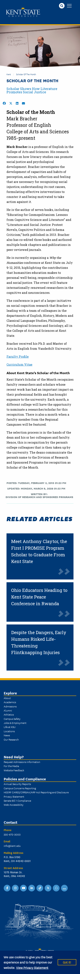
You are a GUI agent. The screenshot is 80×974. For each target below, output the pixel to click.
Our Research (11, 739)
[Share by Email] (23, 103)
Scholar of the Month (26, 74)
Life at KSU (9, 727)
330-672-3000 (12, 834)
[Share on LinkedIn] (17, 103)
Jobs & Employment (15, 723)
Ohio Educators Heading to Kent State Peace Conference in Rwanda (39, 597)
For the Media (11, 766)
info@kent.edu (12, 846)
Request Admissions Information (22, 762)
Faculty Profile (18, 356)
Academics (10, 702)
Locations (9, 731)
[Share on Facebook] (4, 103)
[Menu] (69, 6)
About (7, 698)
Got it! (67, 962)
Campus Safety (12, 719)
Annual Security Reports (17, 784)
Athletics (9, 714)
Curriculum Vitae (19, 364)
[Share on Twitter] (10, 103)
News (7, 735)
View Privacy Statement (32, 967)
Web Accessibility (13, 805)
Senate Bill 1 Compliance (17, 800)
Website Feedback (14, 770)
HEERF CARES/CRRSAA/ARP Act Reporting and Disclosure (36, 792)
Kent (9, 74)
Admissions (10, 706)
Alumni (8, 710)
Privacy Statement (14, 796)
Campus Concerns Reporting (20, 788)
